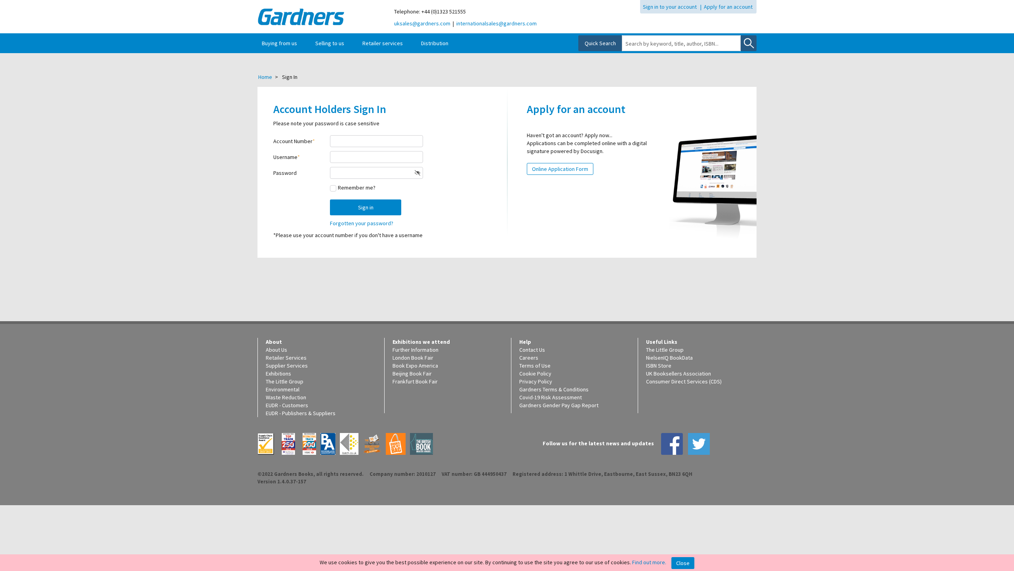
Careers (528, 357)
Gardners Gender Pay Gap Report (558, 405)
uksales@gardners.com (422, 23)
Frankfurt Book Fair (415, 381)
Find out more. (649, 562)
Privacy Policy (535, 381)
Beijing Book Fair (412, 373)
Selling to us (329, 43)
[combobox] (681, 44)
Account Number (293, 141)
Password (285, 172)
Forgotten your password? (361, 223)
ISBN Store (658, 365)
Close (683, 563)
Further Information (415, 349)
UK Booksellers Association (678, 373)
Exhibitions (278, 373)
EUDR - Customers (287, 405)
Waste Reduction (286, 397)
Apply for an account (728, 6)
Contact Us (532, 349)
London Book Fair (413, 357)
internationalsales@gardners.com (496, 23)
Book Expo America (415, 365)
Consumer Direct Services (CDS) (684, 381)
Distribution (434, 43)
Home (265, 76)
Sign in (366, 207)
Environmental (282, 389)
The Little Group (284, 381)
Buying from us (279, 43)
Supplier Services (287, 365)
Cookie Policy (535, 373)
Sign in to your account (670, 6)
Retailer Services (286, 357)
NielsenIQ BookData (669, 357)
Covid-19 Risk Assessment (550, 397)
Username (285, 157)
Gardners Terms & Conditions (554, 389)
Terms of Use (535, 365)
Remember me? (356, 187)
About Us (276, 349)
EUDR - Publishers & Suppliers (300, 413)
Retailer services (382, 43)
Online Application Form (560, 168)
